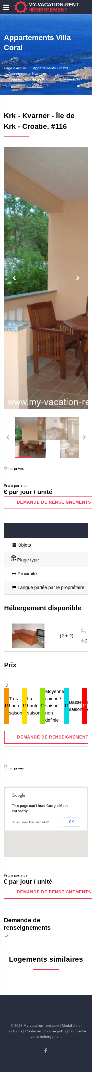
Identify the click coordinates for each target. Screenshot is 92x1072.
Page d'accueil (15, 68)
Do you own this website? (30, 822)
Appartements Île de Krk (28, 79)
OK (71, 822)
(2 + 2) (66, 635)
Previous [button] (14, 278)
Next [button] (78, 278)
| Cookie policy (54, 1031)
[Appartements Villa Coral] (28, 635)
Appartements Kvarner (26, 74)
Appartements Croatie (50, 68)
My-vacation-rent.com (60, 7)
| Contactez (32, 1031)
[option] (46, 278)
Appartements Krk (67, 79)
